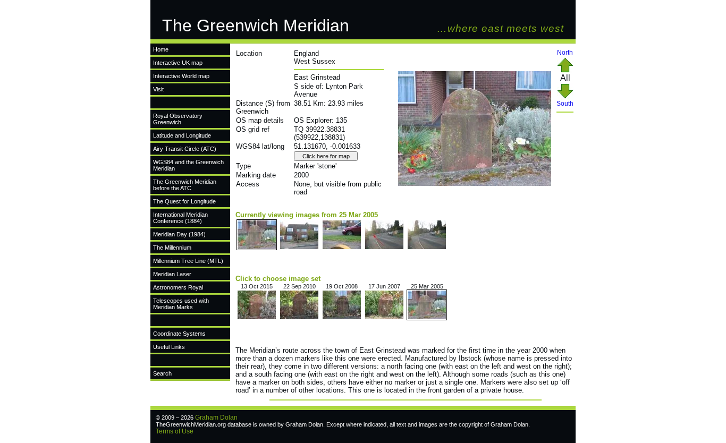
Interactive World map (181, 76)
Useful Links (169, 347)
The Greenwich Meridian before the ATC (184, 184)
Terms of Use (174, 431)
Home (160, 49)
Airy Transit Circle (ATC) (184, 149)
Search (162, 373)
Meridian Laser (172, 274)
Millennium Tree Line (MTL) (188, 261)
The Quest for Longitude (184, 201)
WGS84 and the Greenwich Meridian (188, 165)
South (564, 103)
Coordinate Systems (179, 333)
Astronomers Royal (178, 287)
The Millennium (172, 247)
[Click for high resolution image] (474, 184)
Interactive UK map (177, 62)
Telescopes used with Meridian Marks (181, 303)
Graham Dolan (216, 417)
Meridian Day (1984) (179, 234)
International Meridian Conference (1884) (180, 217)
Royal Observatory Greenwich (177, 119)
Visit (158, 89)
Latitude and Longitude (182, 135)
